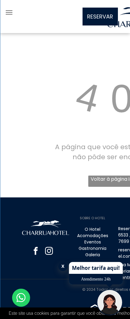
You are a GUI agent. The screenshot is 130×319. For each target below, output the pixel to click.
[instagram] (49, 251)
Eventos (92, 242)
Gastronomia (92, 248)
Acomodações (92, 236)
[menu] (9, 12)
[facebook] (36, 251)
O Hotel (92, 229)
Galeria (92, 255)
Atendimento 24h (96, 279)
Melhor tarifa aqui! (96, 267)
